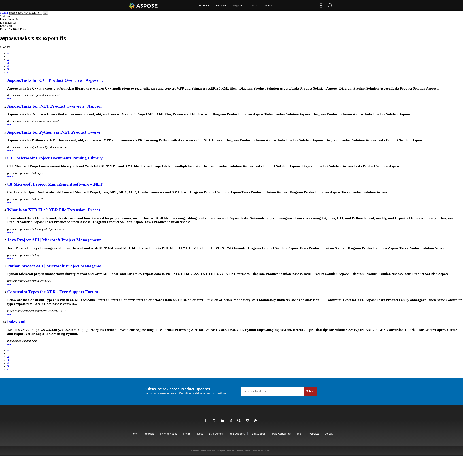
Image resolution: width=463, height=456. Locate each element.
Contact (268, 451)
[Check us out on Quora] (239, 420)
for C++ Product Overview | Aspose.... (55, 80)
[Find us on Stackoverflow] (231, 420)
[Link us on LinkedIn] (223, 420)
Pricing (187, 433)
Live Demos (216, 433)
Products (204, 5)
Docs (200, 433)
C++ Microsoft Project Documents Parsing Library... (56, 158)
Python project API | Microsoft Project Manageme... (55, 266)
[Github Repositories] (248, 420)
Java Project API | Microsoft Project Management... (55, 240)
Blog (299, 433)
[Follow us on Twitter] (215, 420)
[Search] (330, 5)
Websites (253, 5)
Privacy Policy (243, 451)
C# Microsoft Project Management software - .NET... (56, 184)
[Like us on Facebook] (206, 420)
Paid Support (258, 433)
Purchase (221, 5)
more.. (10, 98)
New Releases (168, 433)
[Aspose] (143, 5)
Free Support (237, 433)
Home (134, 433)
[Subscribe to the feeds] (256, 420)
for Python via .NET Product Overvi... (55, 132)
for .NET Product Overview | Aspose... (55, 106)
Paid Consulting (281, 433)
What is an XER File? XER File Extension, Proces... (55, 210)
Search (4, 12)
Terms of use (257, 451)
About (268, 5)
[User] (321, 5)
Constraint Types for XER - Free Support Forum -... (55, 291)
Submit (310, 391)
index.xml (16, 321)
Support (237, 5)
